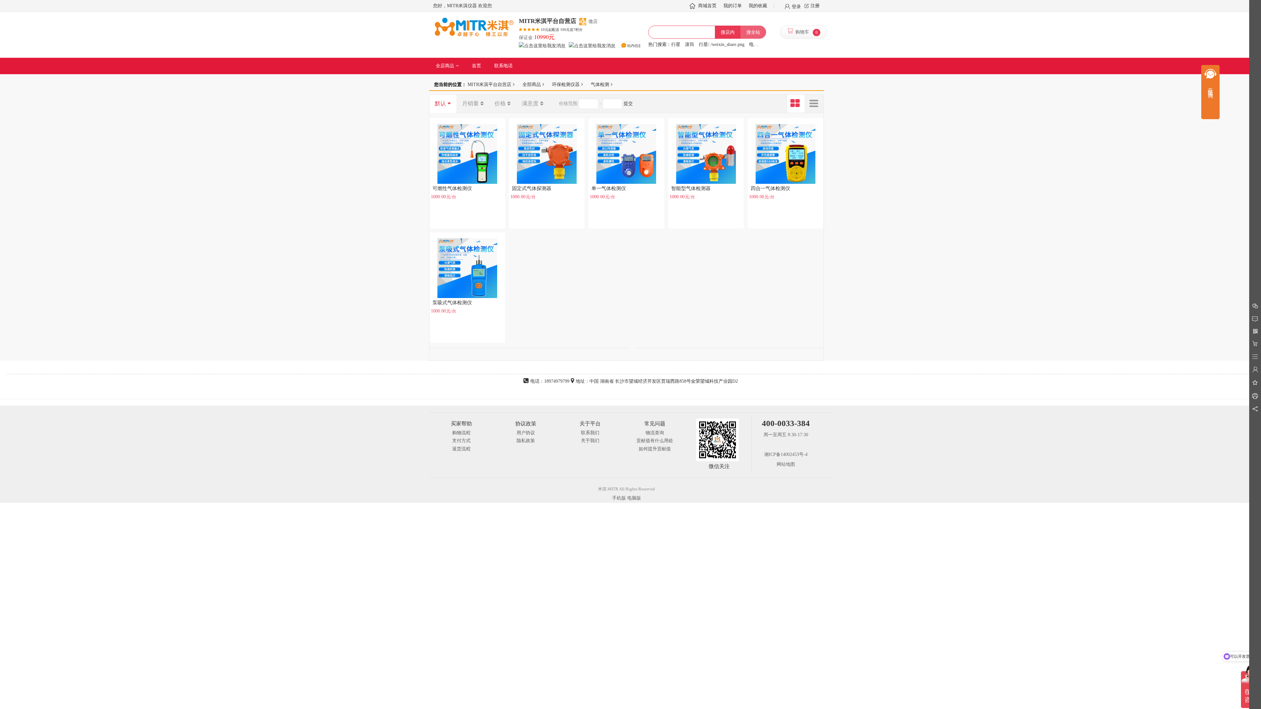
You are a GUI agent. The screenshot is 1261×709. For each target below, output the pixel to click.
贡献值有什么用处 (654, 440)
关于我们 (590, 440)
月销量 (470, 103)
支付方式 (461, 440)
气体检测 (600, 84)
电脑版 (634, 498)
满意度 (530, 103)
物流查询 (655, 432)
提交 (628, 103)
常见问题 (654, 423)
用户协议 (526, 432)
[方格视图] (796, 104)
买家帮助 (461, 423)
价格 (500, 103)
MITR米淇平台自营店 (489, 84)
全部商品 (531, 84)
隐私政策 (526, 440)
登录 (796, 6)
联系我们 (590, 432)
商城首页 (707, 5)
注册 (815, 5)
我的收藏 (758, 5)
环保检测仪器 (566, 84)
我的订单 (732, 5)
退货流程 (461, 448)
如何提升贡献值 (655, 448)
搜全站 (753, 32)
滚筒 (689, 44)
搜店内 (728, 32)
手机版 (619, 498)
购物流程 (461, 432)
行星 (675, 44)
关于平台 (590, 423)
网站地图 (786, 464)
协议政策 (525, 423)
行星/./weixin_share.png (721, 44)
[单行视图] (814, 104)
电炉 (753, 44)
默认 (440, 103)
